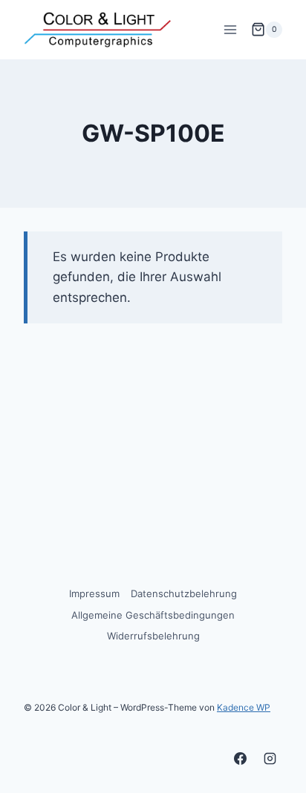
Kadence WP (243, 707)
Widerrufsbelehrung (153, 636)
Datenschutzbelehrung (184, 593)
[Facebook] (240, 758)
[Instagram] (269, 758)
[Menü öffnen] (230, 29)
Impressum (94, 593)
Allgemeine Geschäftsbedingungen (153, 615)
